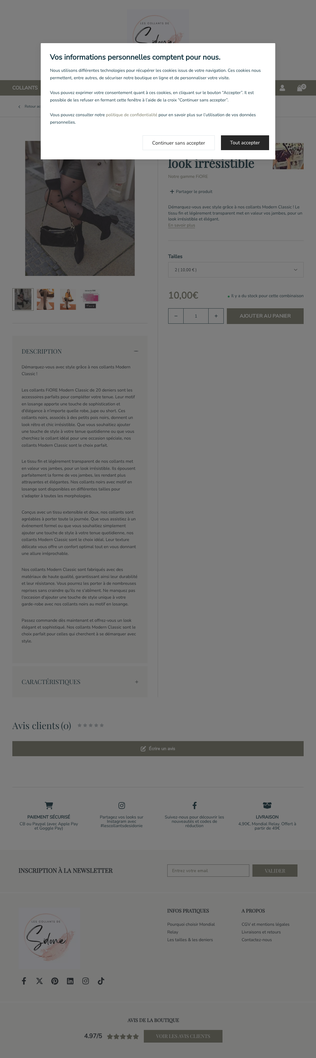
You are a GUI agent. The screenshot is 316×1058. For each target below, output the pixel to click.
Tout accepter (245, 142)
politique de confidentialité (131, 115)
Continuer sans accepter (178, 143)
